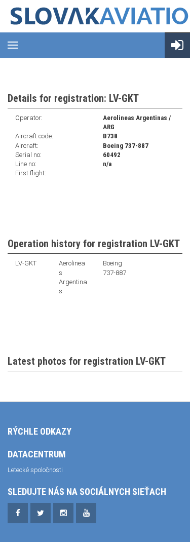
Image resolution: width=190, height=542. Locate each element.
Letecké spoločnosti (35, 470)
